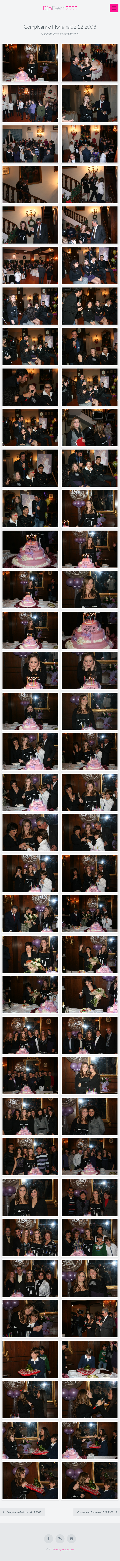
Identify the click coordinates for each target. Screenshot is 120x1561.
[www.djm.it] (60, 1538)
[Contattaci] (71, 1538)
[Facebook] (48, 1538)
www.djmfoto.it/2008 (64, 1549)
